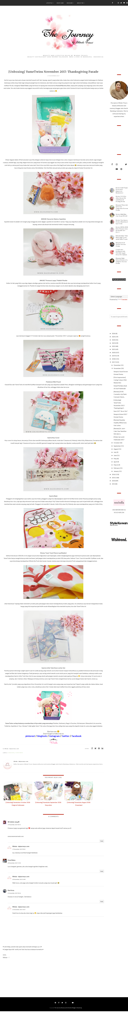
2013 (114, 484)
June (115, 455)
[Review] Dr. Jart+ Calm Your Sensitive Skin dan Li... (120, 431)
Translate (124, 299)
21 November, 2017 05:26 (14, 893)
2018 (114, 359)
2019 (114, 356)
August (116, 449)
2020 (114, 352)
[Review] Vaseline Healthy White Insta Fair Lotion (120, 422)
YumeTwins (19, 752)
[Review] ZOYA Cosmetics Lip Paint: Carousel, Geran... (120, 394)
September (117, 446)
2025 (114, 337)
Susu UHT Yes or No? (120, 411)
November (117, 368)
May (115, 458)
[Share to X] (95, 748)
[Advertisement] (17, 976)
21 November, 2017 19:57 (18, 909)
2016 (114, 474)
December (117, 365)
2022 (114, 346)
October (117, 443)
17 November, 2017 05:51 (14, 824)
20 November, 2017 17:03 (14, 863)
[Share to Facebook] (92, 748)
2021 (114, 349)
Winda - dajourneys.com (20, 846)
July (115, 452)
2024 (114, 340)
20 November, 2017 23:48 (18, 879)
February (117, 468)
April (115, 462)
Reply (101, 841)
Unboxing (11, 752)
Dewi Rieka (11, 860)
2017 (114, 362)
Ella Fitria (11, 890)
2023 (114, 343)
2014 (114, 481)
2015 (114, 477)
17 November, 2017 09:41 (18, 849)
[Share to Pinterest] (98, 748)
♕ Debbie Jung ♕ (13, 822)
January (116, 471)
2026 (114, 333)
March (116, 465)
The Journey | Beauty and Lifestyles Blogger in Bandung (68, 1007)
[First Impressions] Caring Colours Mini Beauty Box (120, 380)
